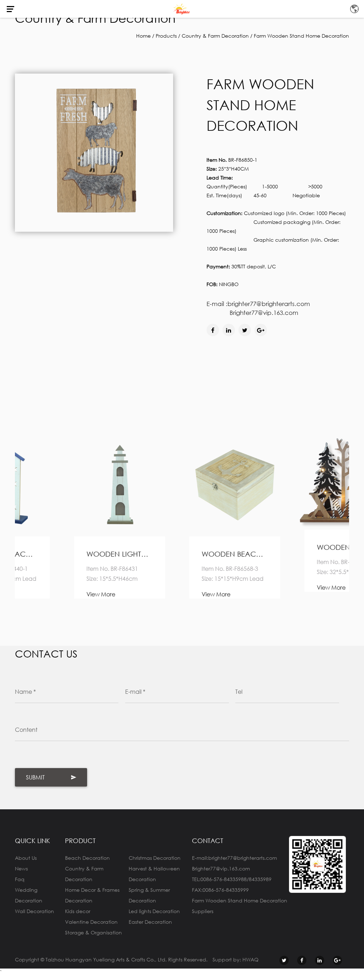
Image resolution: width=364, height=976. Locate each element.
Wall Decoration (34, 911)
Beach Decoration (87, 857)
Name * (25, 691)
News (21, 868)
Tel (238, 691)
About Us (26, 857)
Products (166, 35)
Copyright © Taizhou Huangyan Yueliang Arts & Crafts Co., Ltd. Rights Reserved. (111, 959)
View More (48, 594)
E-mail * (135, 691)
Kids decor (77, 911)
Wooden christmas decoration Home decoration (297, 547)
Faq (20, 879)
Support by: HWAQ (235, 959)
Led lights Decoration (154, 911)
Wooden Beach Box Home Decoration (182, 554)
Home (143, 35)
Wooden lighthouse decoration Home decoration (67, 554)
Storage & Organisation (93, 932)
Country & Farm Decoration (215, 35)
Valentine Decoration (91, 921)
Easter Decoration (150, 921)
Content (26, 729)
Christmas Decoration (155, 857)
